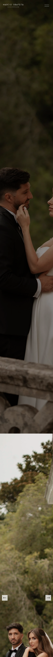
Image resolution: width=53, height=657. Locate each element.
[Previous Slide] (5, 598)
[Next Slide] (48, 598)
